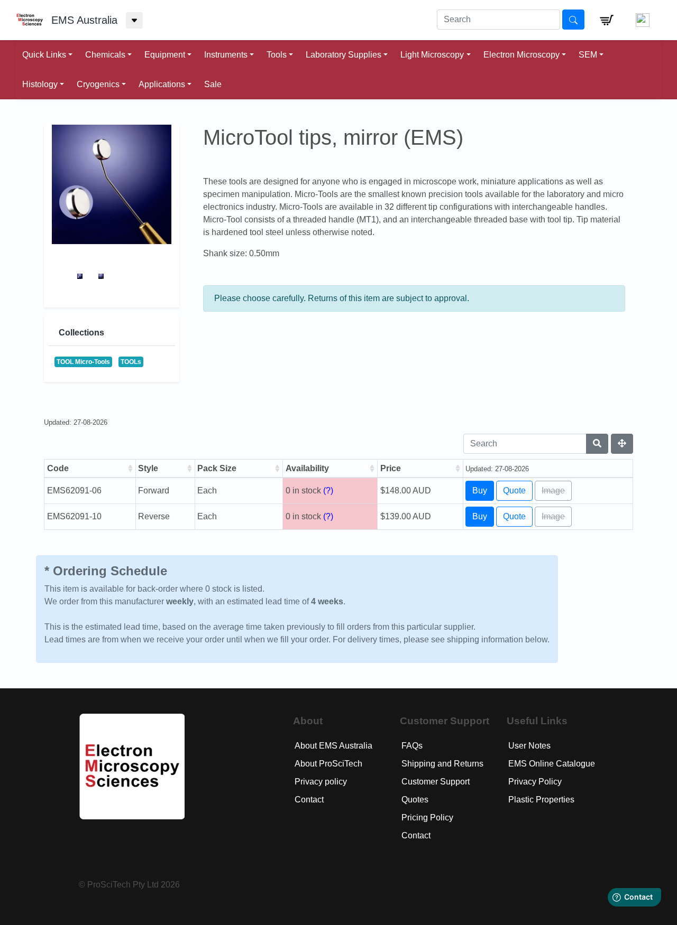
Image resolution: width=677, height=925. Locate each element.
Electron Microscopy (521, 54)
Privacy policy (321, 781)
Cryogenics (98, 84)
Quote (514, 490)
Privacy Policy (535, 781)
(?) (328, 490)
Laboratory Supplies (343, 54)
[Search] (597, 444)
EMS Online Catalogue (551, 763)
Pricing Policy (427, 817)
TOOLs (131, 362)
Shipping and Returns (442, 763)
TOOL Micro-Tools (83, 362)
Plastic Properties (541, 799)
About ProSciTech (328, 763)
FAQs (412, 745)
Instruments (226, 54)
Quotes (414, 799)
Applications (162, 84)
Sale (213, 84)
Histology (40, 84)
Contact (309, 799)
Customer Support (435, 781)
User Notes (529, 745)
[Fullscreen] (622, 444)
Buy (479, 490)
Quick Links (44, 54)
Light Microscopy (432, 54)
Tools (277, 54)
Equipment (164, 54)
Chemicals (105, 54)
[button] (606, 20)
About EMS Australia (333, 745)
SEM (588, 54)
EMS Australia (84, 20)
